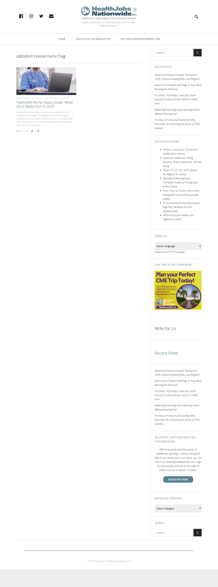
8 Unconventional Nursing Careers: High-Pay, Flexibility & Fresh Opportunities (181, 207)
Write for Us (165, 328)
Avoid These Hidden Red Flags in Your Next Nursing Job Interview (178, 87)
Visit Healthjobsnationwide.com (140, 39)
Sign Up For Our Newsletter (93, 39)
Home (61, 39)
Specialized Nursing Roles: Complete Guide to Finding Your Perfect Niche (180, 182)
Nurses (53, 98)
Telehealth (63, 98)
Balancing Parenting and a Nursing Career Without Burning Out (177, 111)
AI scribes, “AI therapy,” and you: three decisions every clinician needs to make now (176, 99)
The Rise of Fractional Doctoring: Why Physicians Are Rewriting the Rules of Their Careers (177, 124)
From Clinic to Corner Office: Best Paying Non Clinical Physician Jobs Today (181, 194)
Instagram (35, 16)
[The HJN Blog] (109, 13)
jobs (46, 98)
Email (55, 16)
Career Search (23, 98)
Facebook (25, 16)
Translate (180, 252)
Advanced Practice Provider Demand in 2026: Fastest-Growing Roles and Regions (177, 77)
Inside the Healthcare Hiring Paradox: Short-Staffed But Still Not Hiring (182, 162)
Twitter (45, 16)
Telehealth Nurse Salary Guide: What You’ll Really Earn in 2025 (44, 104)
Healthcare (37, 98)
